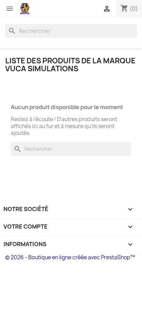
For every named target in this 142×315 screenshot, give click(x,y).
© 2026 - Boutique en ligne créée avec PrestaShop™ (70, 257)
